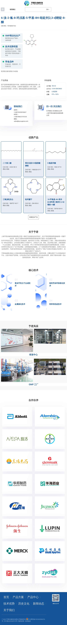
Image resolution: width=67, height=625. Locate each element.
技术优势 (9, 603)
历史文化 (23, 603)
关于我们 (9, 610)
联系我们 (12, 9)
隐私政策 (21, 621)
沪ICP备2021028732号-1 (11, 621)
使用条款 (28, 621)
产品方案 (18, 597)
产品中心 (33, 597)
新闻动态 (38, 603)
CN (47, 9)
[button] (3, 340)
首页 (6, 597)
